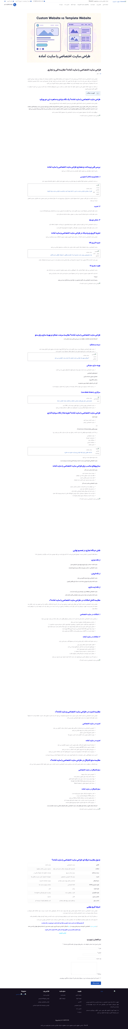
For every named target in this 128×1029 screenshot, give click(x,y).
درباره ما (61, 4)
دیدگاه (99, 974)
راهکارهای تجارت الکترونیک (83, 4)
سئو (69, 926)
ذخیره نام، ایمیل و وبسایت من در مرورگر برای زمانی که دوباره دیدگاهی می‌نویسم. (79, 978)
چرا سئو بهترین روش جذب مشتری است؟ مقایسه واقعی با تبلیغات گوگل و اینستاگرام (71, 255)
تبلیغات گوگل (62, 998)
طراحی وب (99, 4)
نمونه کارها (73, 4)
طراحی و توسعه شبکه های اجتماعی (41, 1005)
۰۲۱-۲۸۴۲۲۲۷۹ (8, 5)
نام (100, 948)
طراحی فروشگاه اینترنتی (43, 998)
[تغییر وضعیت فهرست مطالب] (97, 93)
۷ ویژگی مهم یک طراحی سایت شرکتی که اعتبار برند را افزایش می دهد (72, 358)
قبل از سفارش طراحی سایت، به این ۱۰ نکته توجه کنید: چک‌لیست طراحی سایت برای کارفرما (69, 191)
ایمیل (99, 953)
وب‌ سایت (98, 959)
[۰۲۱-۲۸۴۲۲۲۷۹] (14, 4)
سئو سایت (92, 4)
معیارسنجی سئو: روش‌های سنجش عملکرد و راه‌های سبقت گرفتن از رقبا (74, 401)
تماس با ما (67, 4)
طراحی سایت (93, 926)
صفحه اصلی (105, 4)
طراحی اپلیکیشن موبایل (43, 1002)
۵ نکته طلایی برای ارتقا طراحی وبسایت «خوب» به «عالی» (78, 452)
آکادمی (79, 1002)
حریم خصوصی (78, 1005)
